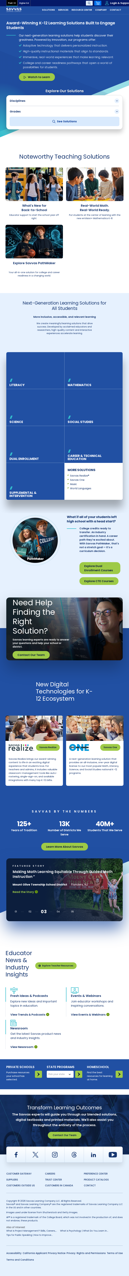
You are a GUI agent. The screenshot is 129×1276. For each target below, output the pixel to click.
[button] (16, 912)
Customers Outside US (20, 1185)
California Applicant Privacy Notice (44, 1253)
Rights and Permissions (91, 1253)
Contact (90, 1185)
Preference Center (96, 1173)
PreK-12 (12, 3)
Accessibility (14, 1253)
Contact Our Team (31, 655)
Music (73, 484)
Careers (50, 1173)
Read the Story (23, 892)
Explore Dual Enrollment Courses (98, 568)
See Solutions (67, 121)
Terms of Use (115, 1253)
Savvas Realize (47, 747)
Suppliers (12, 1179)
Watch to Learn (39, 77)
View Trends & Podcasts (27, 1015)
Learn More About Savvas (64, 847)
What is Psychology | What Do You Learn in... (84, 1230)
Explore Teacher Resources (57, 965)
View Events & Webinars (88, 1015)
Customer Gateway (18, 1173)
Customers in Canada (59, 1185)
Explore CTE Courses (99, 581)
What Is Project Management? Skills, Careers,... (31, 1230)
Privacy (71, 1253)
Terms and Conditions (20, 1259)
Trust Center (53, 1179)
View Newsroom (22, 1047)
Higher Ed (24, 3)
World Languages (80, 488)
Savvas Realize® (79, 475)
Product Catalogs (96, 1179)
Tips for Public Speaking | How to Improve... (29, 1235)
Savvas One (77, 480)
